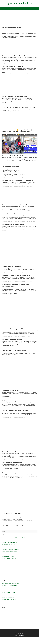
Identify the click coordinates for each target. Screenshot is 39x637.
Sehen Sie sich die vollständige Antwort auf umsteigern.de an (23, 520)
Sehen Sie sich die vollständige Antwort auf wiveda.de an (22, 346)
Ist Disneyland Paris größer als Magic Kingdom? (11, 549)
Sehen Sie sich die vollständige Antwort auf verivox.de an (22, 63)
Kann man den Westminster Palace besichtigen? (11, 594)
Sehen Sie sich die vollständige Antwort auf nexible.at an (22, 336)
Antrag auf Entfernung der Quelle (7, 63)
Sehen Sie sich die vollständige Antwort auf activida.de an (22, 210)
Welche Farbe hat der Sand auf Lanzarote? (10, 604)
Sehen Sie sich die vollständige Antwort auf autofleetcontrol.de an (23, 73)
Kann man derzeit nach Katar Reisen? (9, 558)
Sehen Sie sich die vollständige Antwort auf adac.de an (22, 231)
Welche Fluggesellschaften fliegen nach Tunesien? (11, 601)
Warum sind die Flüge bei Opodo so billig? (9, 542)
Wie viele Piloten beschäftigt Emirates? (9, 599)
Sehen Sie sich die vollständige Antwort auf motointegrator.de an (23, 111)
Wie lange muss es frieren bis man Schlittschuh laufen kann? (13, 537)
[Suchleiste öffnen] (37, 8)
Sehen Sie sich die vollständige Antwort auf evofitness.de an (23, 469)
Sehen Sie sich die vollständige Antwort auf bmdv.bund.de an (23, 103)
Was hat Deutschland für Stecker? (8, 597)
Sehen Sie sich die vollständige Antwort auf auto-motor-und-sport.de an (24, 221)
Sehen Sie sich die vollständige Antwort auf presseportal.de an (23, 186)
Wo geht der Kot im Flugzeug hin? (8, 556)
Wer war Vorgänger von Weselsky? (8, 544)
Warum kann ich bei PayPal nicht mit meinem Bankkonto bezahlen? (14, 547)
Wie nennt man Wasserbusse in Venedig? (9, 551)
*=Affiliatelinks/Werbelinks (19, 633)
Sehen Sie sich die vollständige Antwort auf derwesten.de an (22, 281)
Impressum (12, 630)
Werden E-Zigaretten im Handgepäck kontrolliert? (13, 525)
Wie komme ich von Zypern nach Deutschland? (10, 590)
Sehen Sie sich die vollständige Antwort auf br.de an (21, 417)
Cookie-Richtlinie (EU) (24, 630)
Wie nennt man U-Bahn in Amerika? (8, 592)
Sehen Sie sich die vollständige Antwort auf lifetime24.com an (23, 397)
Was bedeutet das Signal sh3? (7, 587)
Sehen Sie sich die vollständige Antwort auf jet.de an (21, 459)
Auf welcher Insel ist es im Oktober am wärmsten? (13, 524)
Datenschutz (18, 630)
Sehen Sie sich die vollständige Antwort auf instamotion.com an (23, 294)
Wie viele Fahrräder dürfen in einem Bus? (9, 585)
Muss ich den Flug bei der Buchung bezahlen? (10, 583)
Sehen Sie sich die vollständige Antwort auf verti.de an (22, 177)
